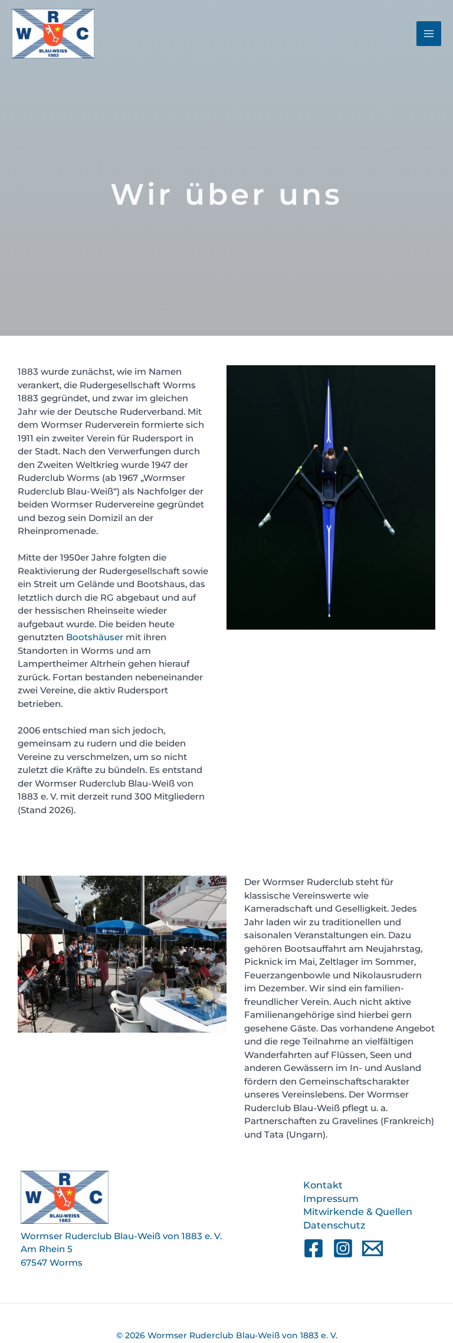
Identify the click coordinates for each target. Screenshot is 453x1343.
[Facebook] (313, 1248)
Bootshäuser (94, 637)
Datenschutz (334, 1225)
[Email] (372, 1248)
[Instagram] (343, 1248)
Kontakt (323, 1185)
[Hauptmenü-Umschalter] (429, 34)
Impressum (331, 1198)
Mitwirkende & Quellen (357, 1211)
